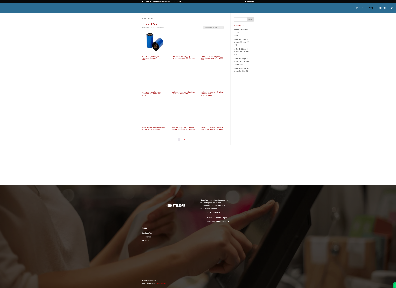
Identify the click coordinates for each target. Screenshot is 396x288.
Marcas (382, 8)
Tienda (369, 8)
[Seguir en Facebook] (167, 200)
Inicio (359, 8)
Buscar (250, 19)
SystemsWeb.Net (160, 283)
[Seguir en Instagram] (171, 200)
